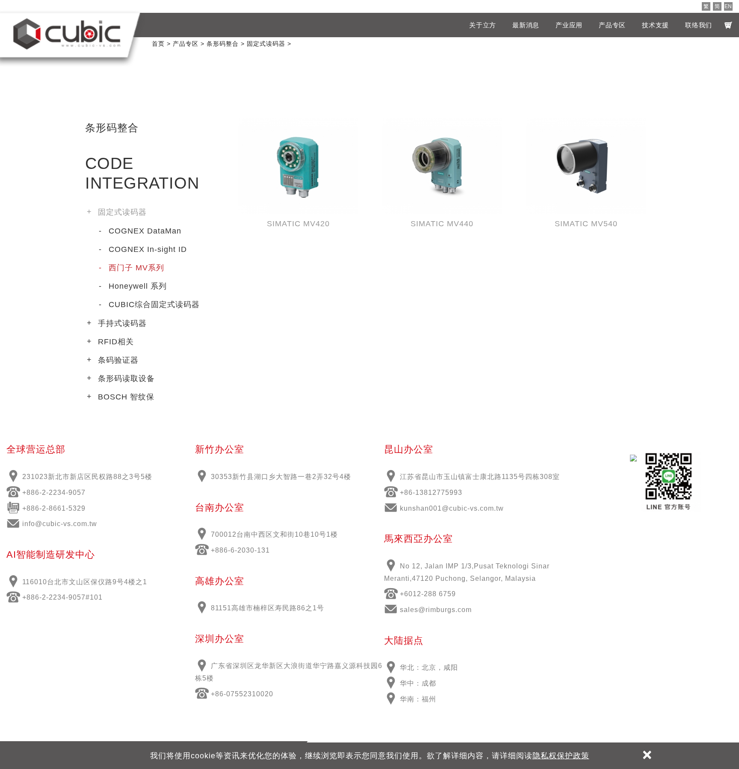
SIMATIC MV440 (442, 223)
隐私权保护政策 (560, 755)
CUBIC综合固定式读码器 (154, 304)
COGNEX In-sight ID (148, 249)
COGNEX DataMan (145, 231)
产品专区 (612, 25)
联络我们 (698, 25)
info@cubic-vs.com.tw (59, 523)
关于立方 (482, 25)
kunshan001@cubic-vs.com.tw (452, 508)
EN (727, 6)
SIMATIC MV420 (298, 223)
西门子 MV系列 (136, 267)
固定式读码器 (122, 212)
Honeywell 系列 (138, 286)
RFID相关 (116, 341)
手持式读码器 (122, 323)
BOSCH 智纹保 (126, 397)
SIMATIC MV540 (586, 223)
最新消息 (525, 25)
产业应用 (569, 25)
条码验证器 (118, 360)
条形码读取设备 (126, 378)
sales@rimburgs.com (436, 609)
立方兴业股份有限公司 (67, 34)
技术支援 (655, 25)
